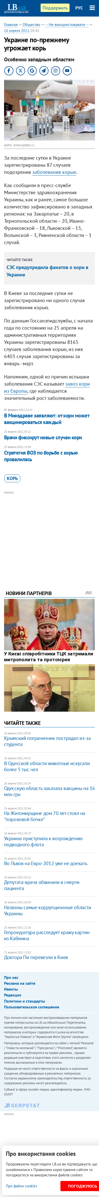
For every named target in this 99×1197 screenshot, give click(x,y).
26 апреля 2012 (16, 30)
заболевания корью (54, 172)
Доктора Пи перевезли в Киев (36, 957)
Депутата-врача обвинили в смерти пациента (41, 885)
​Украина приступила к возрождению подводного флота (43, 841)
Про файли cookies (21, 1186)
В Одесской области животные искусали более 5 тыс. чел (47, 766)
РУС (79, 8)
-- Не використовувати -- (67, 24)
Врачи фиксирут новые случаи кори (43, 437)
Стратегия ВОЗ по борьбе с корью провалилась (41, 456)
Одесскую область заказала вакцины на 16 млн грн (49, 791)
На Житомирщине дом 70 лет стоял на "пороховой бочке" (44, 816)
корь (12, 478)
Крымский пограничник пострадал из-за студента (47, 741)
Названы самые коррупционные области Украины (47, 910)
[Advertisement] (49, 534)
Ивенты (11, 989)
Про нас (11, 977)
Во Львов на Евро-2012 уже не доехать (45, 863)
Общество (31, 24)
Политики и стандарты (24, 1001)
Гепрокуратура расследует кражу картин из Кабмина (47, 935)
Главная (11, 24)
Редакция (12, 994)
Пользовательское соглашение (31, 1006)
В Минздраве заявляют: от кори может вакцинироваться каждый (46, 419)
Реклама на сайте (19, 983)
